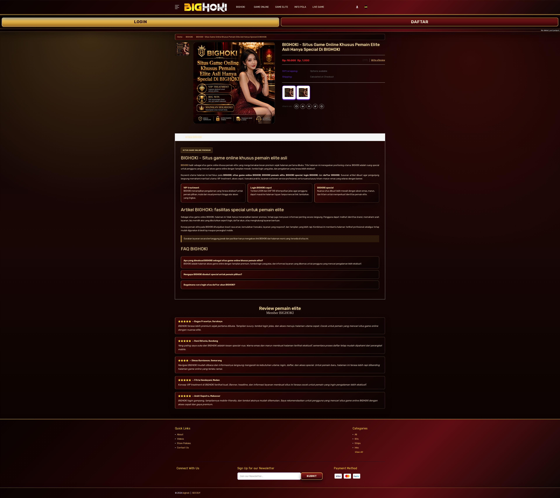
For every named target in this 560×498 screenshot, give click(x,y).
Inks (357, 447)
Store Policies (184, 443)
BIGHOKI (240, 7)
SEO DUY (196, 493)
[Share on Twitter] (315, 106)
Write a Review (378, 60)
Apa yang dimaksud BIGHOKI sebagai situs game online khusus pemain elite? (223, 260)
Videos (180, 439)
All (356, 434)
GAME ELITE (281, 7)
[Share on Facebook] (296, 106)
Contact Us (183, 447)
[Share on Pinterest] (321, 106)
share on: (287, 106)
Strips (358, 443)
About (180, 434)
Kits (357, 439)
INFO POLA (300, 7)
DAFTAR (419, 21)
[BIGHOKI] (366, 8)
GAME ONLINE (261, 7)
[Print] (309, 106)
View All (359, 452)
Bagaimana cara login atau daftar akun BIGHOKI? (209, 285)
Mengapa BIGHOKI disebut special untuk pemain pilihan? (213, 274)
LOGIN (140, 21)
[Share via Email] (302, 106)
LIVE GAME (318, 7)
